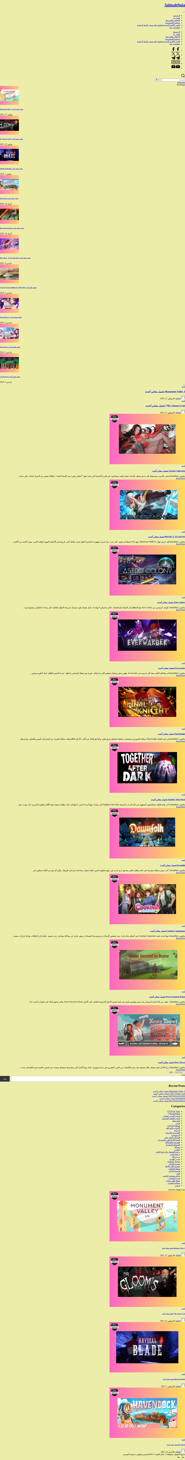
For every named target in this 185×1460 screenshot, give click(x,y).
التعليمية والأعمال (172, 1133)
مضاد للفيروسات (173, 1181)
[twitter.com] (175, 55)
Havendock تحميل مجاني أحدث (9, 198)
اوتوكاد (177, 1147)
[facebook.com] (175, 50)
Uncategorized (174, 1114)
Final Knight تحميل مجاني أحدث (171, 734)
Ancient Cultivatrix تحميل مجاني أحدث (168, 471)
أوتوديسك (176, 1121)
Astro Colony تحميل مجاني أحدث (171, 602)
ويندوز (177, 1185)
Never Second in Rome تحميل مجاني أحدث (167, 997)
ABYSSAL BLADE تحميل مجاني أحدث (11, 168)
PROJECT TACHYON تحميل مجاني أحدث (166, 537)
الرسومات (175, 1135)
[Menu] (184, 11)
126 (170, 1072)
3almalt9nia (174, 5)
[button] (160, 80)
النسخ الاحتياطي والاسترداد (169, 1140)
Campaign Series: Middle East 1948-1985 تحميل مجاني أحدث (18, 287)
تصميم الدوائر (174, 1164)
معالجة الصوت (174, 1183)
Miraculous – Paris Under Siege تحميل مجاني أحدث (15, 258)
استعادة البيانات (173, 1126)
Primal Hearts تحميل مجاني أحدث (10, 347)
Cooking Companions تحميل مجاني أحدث (167, 931)
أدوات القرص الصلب (171, 1116)
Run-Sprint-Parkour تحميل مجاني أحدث (12, 228)
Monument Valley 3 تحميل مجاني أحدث (11, 109)
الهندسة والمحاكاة (172, 1142)
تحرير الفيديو (175, 1159)
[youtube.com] (175, 68)
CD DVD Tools (173, 1111)
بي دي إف (176, 1157)
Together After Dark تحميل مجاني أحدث (168, 799)
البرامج (177, 1130)
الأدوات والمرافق (173, 1128)
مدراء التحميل (174, 1178)
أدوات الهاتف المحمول (171, 1118)
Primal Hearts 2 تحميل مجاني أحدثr (11, 317)
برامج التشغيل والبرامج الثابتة (168, 1152)
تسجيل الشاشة (174, 1161)
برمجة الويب (175, 1154)
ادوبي (177, 1123)
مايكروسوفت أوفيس (171, 1176)
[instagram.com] (175, 63)
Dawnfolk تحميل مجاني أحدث (172, 865)
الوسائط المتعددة (173, 1145)
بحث (183, 1075)
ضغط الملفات (174, 1169)
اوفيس (177, 1150)
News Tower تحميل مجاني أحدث (171, 1062)
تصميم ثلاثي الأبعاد (172, 1166)
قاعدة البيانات (174, 1171)
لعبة (183, 387)
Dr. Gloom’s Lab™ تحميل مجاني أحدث (11, 139)
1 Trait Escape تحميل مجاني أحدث (10, 377)
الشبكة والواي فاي (172, 1138)
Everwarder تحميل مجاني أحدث (171, 668)
